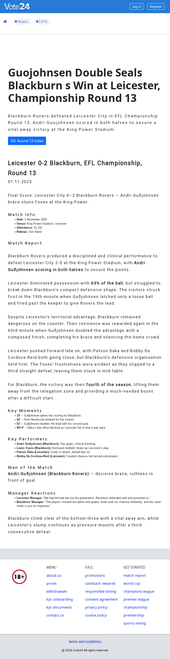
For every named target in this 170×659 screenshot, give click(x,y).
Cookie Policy (96, 615)
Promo (23, 21)
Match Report (135, 575)
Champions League (139, 591)
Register (156, 6)
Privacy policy (96, 607)
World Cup (132, 583)
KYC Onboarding (59, 599)
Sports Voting (135, 623)
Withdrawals (56, 591)
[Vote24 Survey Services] (18, 6)
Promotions (95, 575)
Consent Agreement (101, 599)
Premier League (136, 599)
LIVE (43, 21)
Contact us (55, 615)
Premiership (134, 615)
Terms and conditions (85, 642)
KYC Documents (59, 607)
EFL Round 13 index (27, 140)
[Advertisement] (88, 49)
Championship (135, 607)
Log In (136, 6)
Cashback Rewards (100, 583)
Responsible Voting (100, 591)
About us (53, 575)
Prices (51, 583)
